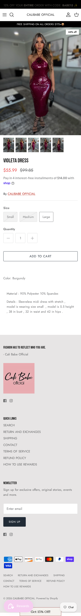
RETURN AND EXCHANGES (22, 432)
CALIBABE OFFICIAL (21, 194)
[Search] (13, 14)
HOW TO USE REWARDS (20, 464)
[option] (40, 81)
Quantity (9, 229)
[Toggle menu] (4, 14)
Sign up (14, 522)
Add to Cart (40, 256)
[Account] (67, 14)
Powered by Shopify (47, 598)
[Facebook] (4, 400)
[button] (40, 611)
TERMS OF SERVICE (16, 451)
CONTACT (10, 445)
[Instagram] (11, 400)
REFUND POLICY (14, 458)
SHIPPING (10, 438)
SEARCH (9, 425)
